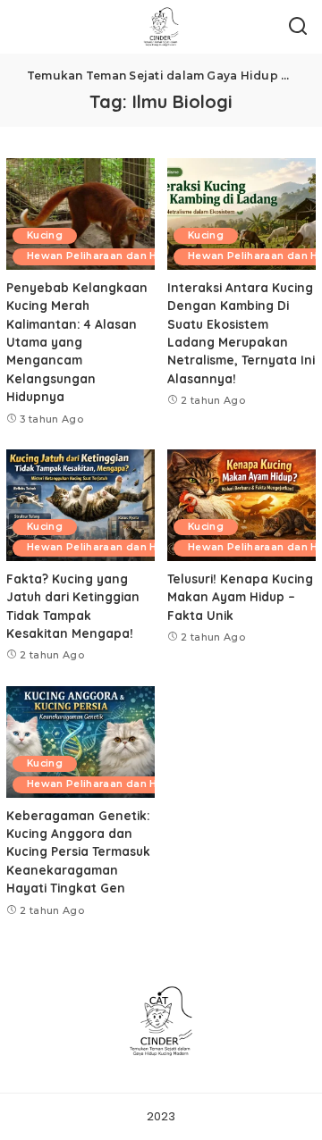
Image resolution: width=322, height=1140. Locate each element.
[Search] (298, 27)
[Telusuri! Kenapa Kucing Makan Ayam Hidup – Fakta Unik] (241, 505)
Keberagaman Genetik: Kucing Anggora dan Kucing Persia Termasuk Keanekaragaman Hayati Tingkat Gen (78, 852)
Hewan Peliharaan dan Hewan (106, 256)
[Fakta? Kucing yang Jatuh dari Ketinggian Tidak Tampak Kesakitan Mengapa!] (80, 505)
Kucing (45, 235)
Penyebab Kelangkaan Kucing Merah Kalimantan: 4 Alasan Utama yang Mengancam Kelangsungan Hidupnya (77, 342)
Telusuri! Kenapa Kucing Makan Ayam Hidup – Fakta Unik (240, 597)
